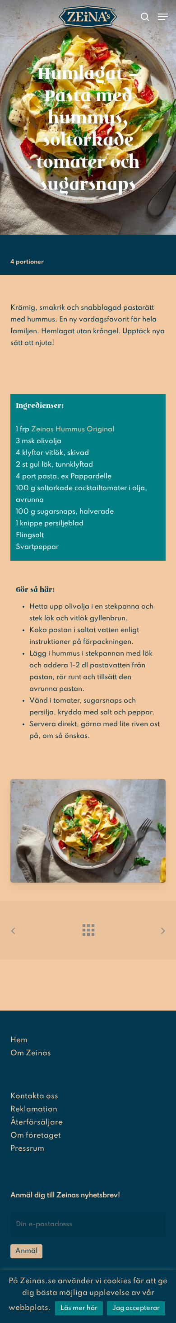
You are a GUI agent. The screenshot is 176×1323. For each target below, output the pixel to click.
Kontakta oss (34, 1096)
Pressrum (27, 1149)
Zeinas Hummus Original (72, 429)
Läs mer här (78, 1308)
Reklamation (33, 1109)
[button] (163, 16)
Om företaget (35, 1135)
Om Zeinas (30, 1053)
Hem (19, 1040)
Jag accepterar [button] (136, 1308)
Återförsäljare (36, 1122)
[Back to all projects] (88, 928)
